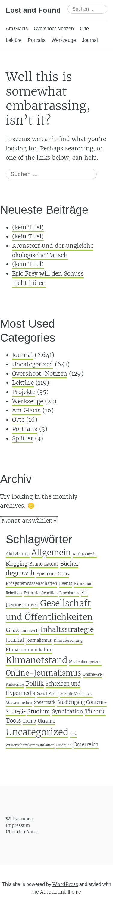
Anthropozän (85, 554)
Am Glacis (17, 28)
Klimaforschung (68, 640)
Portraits (37, 40)
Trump (29, 721)
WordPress (65, 884)
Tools (13, 720)
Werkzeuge (64, 40)
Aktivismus (18, 553)
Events (65, 583)
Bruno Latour (43, 564)
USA (73, 734)
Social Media (47, 694)
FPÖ (34, 605)
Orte (84, 28)
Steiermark (44, 702)
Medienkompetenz (85, 662)
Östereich (64, 745)
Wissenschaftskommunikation (30, 745)
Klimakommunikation (29, 649)
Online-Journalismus (43, 673)
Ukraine (46, 721)
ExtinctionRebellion (41, 593)
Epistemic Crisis (52, 573)
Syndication (67, 711)
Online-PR (92, 674)
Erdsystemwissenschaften (31, 583)
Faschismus (69, 593)
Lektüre (14, 40)
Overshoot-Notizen (54, 28)
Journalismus (39, 640)
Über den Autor (22, 832)
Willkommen (19, 818)
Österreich (86, 744)
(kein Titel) (28, 227)
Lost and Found (33, 10)
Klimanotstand (36, 660)
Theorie (95, 711)
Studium (38, 711)
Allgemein (51, 552)
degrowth (20, 573)
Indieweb (30, 630)
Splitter (22, 438)
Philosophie (15, 684)
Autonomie (53, 892)
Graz (12, 629)
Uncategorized (32, 364)
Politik (35, 683)
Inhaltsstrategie (67, 629)
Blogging (16, 564)
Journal (90, 40)
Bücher (69, 563)
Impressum (18, 825)
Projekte (23, 392)
